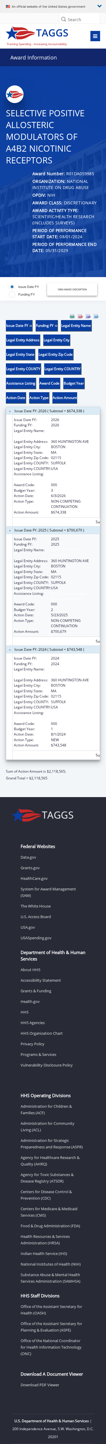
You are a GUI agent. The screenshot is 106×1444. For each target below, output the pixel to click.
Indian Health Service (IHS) (44, 1253)
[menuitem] (72, 316)
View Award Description (72, 289)
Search (74, 19)
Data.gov (28, 857)
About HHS (30, 969)
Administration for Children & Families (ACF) (46, 1109)
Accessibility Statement (41, 980)
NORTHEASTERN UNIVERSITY (64, 433)
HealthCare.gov (34, 878)
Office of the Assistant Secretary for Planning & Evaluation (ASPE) (51, 1327)
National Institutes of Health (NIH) (51, 1264)
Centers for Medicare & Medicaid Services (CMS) (49, 1212)
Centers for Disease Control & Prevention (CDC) (46, 1195)
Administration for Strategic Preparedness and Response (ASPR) (52, 1144)
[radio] (24, 286)
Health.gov (30, 1001)
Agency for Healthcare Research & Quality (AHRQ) (50, 1161)
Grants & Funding (36, 990)
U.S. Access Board (36, 916)
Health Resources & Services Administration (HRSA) (45, 1240)
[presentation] (53, 547)
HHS (25, 1012)
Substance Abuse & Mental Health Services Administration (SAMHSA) (50, 1278)
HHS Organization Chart (42, 1033)
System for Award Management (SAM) (48, 892)
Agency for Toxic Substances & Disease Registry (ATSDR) (47, 1178)
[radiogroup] (29, 290)
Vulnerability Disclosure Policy (47, 1065)
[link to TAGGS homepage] (40, 35)
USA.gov (28, 927)
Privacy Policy (32, 1043)
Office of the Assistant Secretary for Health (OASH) (51, 1310)
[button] (63, 18)
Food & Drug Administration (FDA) (50, 1225)
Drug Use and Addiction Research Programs (70, 476)
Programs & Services (38, 1054)
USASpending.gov (36, 937)
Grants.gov (30, 867)
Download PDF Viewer (40, 1384)
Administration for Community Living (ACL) (47, 1126)
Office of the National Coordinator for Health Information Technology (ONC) (51, 1347)
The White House (36, 906)
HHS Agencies (33, 1022)
